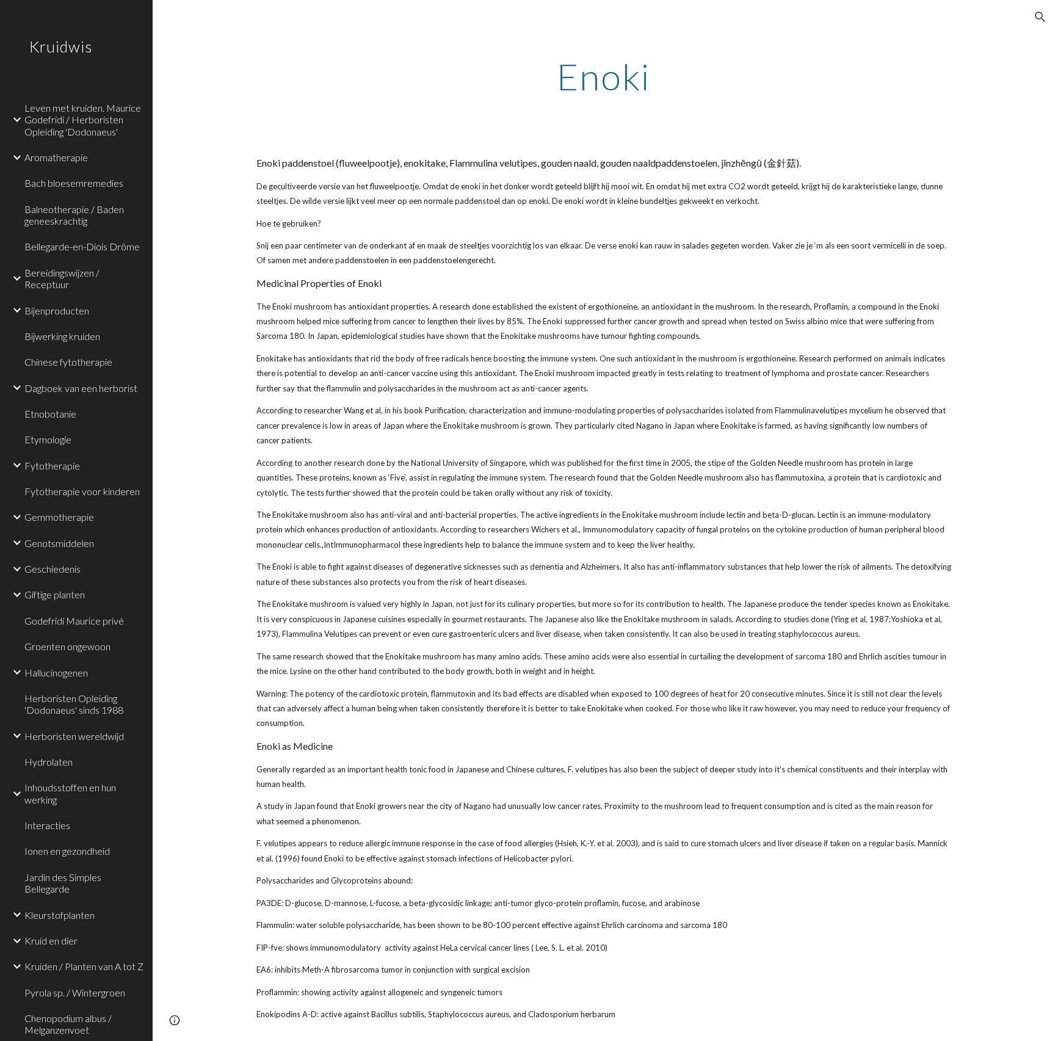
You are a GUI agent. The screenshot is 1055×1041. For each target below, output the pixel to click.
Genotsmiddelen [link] (59, 543)
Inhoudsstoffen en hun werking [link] (70, 793)
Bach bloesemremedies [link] (73, 183)
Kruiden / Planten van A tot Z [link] (83, 966)
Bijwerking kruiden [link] (62, 336)
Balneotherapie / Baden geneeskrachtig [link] (74, 215)
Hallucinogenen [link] (56, 672)
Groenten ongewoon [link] (67, 646)
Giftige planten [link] (54, 594)
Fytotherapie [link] (52, 465)
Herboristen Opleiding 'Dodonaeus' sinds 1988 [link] (73, 704)
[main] (604, 76)
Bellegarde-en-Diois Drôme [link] (82, 246)
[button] (1040, 17)
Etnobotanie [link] (50, 413)
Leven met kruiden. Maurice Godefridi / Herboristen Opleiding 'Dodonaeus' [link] (82, 119)
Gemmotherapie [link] (59, 517)
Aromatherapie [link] (56, 157)
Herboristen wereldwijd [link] (74, 736)
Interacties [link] (47, 825)
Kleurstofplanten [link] (59, 915)
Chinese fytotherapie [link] (68, 362)
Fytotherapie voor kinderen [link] (82, 491)
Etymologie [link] (47, 439)
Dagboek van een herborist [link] (80, 388)
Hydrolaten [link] (48, 761)
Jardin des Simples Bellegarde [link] (62, 882)
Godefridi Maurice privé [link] (74, 620)
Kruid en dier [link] (51, 940)
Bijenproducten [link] (56, 310)
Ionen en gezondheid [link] (67, 851)
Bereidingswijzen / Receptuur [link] (62, 278)
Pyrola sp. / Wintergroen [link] (74, 992)
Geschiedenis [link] (52, 569)
